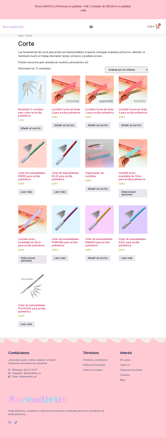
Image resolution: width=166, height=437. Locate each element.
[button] (91, 26)
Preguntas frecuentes (131, 370)
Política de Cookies (93, 370)
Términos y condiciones (95, 360)
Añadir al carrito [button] (31, 128)
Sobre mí (125, 365)
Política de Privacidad (94, 365)
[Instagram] (9, 422)
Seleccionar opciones (128, 193)
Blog (122, 380)
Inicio (21, 35)
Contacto (125, 375)
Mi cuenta (125, 360)
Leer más (26, 191)
